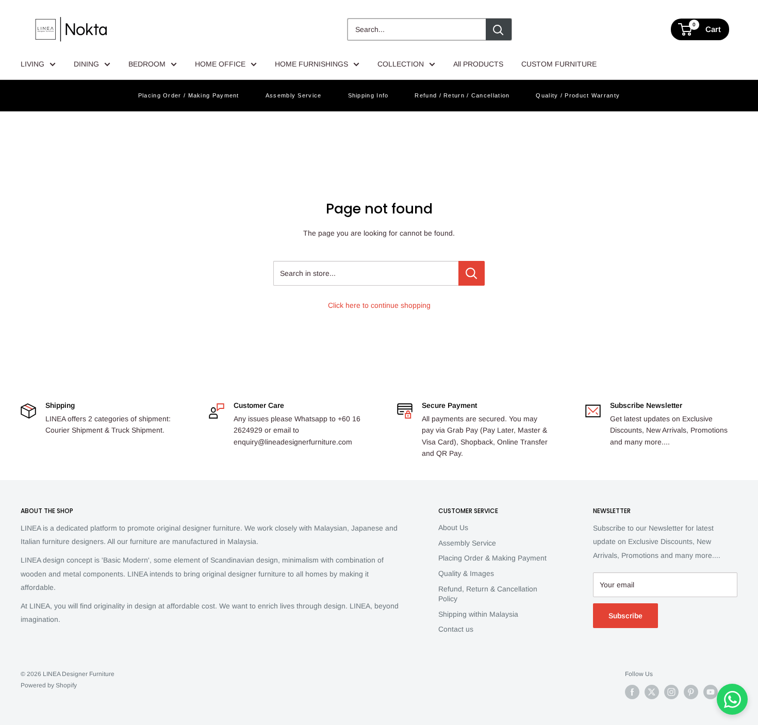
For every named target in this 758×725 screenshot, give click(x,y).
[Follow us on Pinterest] (691, 692)
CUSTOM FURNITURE (559, 64)
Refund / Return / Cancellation (462, 95)
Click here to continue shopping (379, 305)
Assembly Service (294, 95)
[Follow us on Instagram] (671, 692)
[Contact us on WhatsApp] (732, 699)
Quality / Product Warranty (578, 95)
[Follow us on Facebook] (632, 692)
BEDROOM (147, 64)
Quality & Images (466, 573)
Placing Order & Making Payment (492, 558)
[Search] (499, 29)
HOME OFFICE (220, 64)
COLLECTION (400, 64)
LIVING (32, 64)
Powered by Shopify (49, 685)
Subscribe (625, 616)
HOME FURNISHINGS (311, 64)
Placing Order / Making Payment (188, 95)
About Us (453, 527)
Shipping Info (368, 95)
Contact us (455, 629)
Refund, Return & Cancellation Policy (487, 594)
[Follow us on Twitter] (652, 692)
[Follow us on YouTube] (710, 692)
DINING (86, 64)
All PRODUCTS (478, 64)
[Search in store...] (471, 273)
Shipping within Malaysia (478, 614)
